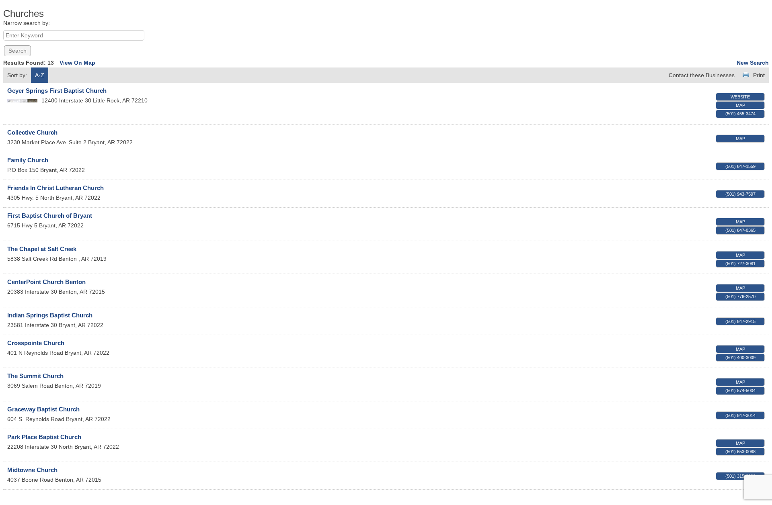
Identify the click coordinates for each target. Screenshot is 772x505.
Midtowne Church (32, 469)
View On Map (77, 62)
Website (740, 96)
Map (740, 105)
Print (759, 75)
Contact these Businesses (702, 75)
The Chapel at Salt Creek (41, 248)
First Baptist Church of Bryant (49, 215)
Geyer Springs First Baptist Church (57, 90)
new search (753, 62)
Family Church (27, 160)
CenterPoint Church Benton (46, 281)
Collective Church (32, 132)
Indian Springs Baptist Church (49, 315)
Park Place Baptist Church (44, 436)
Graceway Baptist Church (43, 409)
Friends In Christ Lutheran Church (55, 187)
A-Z (39, 75)
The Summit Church (35, 375)
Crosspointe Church (35, 342)
